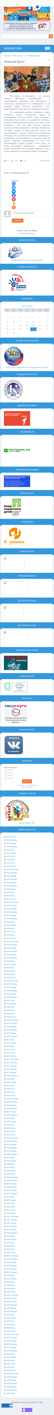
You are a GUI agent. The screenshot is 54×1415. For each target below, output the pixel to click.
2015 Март (11, 961)
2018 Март (11, 1079)
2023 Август (11, 1292)
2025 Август (11, 1370)
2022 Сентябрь (12, 1256)
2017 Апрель (12, 1043)
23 (7, 329)
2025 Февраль (12, 1351)
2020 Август (11, 1174)
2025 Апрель (12, 1357)
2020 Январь (12, 1151)
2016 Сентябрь (12, 1020)
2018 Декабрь (12, 1108)
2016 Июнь (11, 1010)
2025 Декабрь (12, 1383)
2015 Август (11, 978)
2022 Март (11, 1236)
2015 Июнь (11, 971)
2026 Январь (12, 1387)
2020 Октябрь (12, 1181)
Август (20, 56)
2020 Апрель (12, 1161)
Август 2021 (27, 306)
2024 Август (11, 1331)
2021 (14, 56)
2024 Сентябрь (12, 1334)
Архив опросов (31, 785)
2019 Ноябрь (12, 1144)
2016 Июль (11, 1014)
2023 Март (11, 1275)
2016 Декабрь (12, 1030)
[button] (37, 8)
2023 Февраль (12, 1272)
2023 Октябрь (12, 1298)
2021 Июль (11, 1210)
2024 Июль (11, 1328)
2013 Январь (12, 883)
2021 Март (11, 1197)
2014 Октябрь (12, 945)
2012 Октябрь (12, 873)
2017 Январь (12, 1033)
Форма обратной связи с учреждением (27, 260)
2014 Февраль (12, 919)
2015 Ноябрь (12, 987)
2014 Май (10, 928)
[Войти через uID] (14, 184)
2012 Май (10, 856)
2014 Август (11, 938)
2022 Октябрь (12, 1259)
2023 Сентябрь (12, 1295)
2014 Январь (12, 915)
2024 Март (11, 1315)
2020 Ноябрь (12, 1184)
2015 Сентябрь (12, 981)
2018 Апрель (12, 1082)
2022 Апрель (12, 1239)
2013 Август (11, 899)
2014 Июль (11, 935)
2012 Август (11, 866)
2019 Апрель (12, 1122)
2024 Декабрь (12, 1344)
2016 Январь (12, 994)
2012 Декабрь (12, 879)
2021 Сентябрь (12, 1217)
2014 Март (11, 922)
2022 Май (10, 1243)
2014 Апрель (12, 925)
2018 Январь (12, 1072)
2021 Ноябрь (12, 1223)
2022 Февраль (12, 1233)
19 (27, 325)
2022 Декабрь (12, 1266)
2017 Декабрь (12, 1069)
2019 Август (11, 1135)
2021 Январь (12, 1190)
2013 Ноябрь (12, 909)
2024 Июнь (11, 1325)
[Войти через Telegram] (14, 187)
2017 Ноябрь (12, 1066)
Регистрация (24, 233)
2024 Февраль (12, 1311)
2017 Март (11, 1040)
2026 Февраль (12, 1390)
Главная (7, 56)
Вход (33, 233)
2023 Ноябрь (12, 1302)
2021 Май (10, 1203)
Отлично (10, 770)
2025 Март (11, 1354)
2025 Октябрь (12, 1377)
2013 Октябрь (12, 905)
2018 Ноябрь (12, 1105)
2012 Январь (12, 843)
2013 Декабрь (12, 912)
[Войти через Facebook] (14, 195)
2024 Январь (12, 1308)
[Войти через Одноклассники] (14, 207)
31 (14, 333)
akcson (15, 161)
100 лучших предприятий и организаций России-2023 (27, 368)
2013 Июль (11, 896)
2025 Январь (12, 1347)
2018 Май (10, 1086)
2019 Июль (11, 1131)
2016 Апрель (12, 1004)
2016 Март (11, 1000)
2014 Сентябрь (12, 942)
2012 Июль (11, 863)
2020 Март (11, 1158)
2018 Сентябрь (12, 1099)
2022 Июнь (11, 1246)
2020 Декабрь (12, 1187)
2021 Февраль (12, 1194)
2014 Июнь (11, 932)
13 (33, 322)
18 (20, 325)
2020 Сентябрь (12, 1177)
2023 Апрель (12, 1279)
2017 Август (11, 1056)
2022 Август (11, 1253)
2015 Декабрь (12, 991)
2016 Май (10, 1007)
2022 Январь (12, 1230)
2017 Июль (11, 1053)
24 (14, 329)
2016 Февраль (12, 997)
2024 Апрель (12, 1318)
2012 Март (11, 850)
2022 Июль (11, 1249)
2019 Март (11, 1118)
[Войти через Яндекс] (14, 199)
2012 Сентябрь (12, 869)
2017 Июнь (11, 1050)
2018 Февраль (12, 1076)
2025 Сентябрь (12, 1374)
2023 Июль (11, 1289)
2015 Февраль (12, 958)
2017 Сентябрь (12, 1059)
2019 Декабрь (12, 1148)
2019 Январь (12, 1112)
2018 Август (11, 1095)
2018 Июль (11, 1092)
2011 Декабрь (12, 840)
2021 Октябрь (12, 1220)
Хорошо (9, 773)
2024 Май (10, 1321)
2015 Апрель (12, 964)
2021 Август (11, 1213)
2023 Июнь (11, 1285)
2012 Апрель (12, 853)
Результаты (22, 785)
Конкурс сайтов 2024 (27, 823)
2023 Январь (12, 1269)
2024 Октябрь (12, 1338)
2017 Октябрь (12, 1063)
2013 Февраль (12, 886)
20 (33, 325)
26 (27, 329)
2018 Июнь (11, 1089)
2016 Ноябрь (12, 1027)
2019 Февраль (12, 1115)
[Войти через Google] (14, 203)
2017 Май (10, 1046)
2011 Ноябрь (11, 837)
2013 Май (10, 892)
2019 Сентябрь (12, 1138)
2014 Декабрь (12, 951)
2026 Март (11, 1393)
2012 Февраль (12, 847)
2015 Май (10, 968)
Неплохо (10, 775)
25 (20, 329)
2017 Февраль (12, 1036)
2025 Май (10, 1361)
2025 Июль (11, 1367)
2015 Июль (11, 974)
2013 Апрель (12, 889)
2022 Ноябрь (12, 1262)
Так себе (10, 778)
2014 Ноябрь (12, 948)
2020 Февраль (12, 1154)
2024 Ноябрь (12, 1341)
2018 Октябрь (12, 1102)
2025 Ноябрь (12, 1380)
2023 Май (10, 1282)
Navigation (13, 48)
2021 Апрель (12, 1200)
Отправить (17, 220)
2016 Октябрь (12, 1023)
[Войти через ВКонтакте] (14, 191)
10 (14, 322)
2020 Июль (11, 1171)
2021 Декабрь (12, 1226)
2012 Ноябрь (12, 876)
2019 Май (10, 1125)
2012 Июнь (11, 860)
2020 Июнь (11, 1167)
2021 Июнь (11, 1207)
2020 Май (10, 1164)
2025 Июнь (11, 1364)
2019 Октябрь (12, 1141)
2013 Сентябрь (12, 902)
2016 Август (11, 1017)
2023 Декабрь (12, 1305)
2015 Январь (12, 955)
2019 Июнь (11, 1128)
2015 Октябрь (12, 984)
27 (26, 56)
